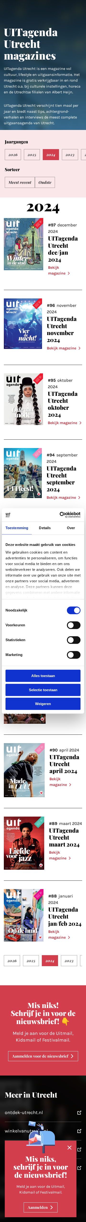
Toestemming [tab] (16, 528)
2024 (50, 154)
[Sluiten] (69, 1148)
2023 (70, 154)
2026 (12, 154)
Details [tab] (45, 528)
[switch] (74, 625)
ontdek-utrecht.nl (24, 1112)
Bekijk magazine (56, 270)
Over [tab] (71, 528)
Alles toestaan (43, 676)
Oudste (44, 182)
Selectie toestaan (43, 690)
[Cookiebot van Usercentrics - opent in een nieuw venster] (61, 515)
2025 (31, 154)
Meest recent (19, 182)
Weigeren (43, 704)
